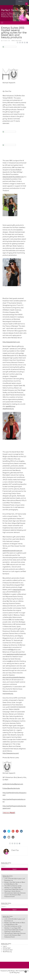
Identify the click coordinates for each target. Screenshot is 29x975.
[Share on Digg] (4, 838)
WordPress (11, 970)
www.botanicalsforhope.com (16, 654)
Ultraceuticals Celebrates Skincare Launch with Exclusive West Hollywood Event (15, 894)
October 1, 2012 (6, 40)
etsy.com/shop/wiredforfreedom (14, 677)
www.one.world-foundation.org (13, 176)
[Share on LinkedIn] (21, 832)
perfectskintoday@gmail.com (13, 784)
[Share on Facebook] (4, 832)
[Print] (13, 838)
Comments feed (7, 950)
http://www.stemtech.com (11, 342)
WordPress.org (7, 951)
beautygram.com (19, 589)
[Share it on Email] (9, 838)
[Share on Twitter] (9, 832)
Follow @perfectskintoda (11, 788)
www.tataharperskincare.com (12, 550)
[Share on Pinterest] (17, 832)
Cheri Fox (15, 850)
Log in (5, 946)
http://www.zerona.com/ (11, 753)
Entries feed (6, 948)
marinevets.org (8, 693)
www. (7, 406)
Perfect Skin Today (13, 10)
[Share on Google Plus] (13, 832)
